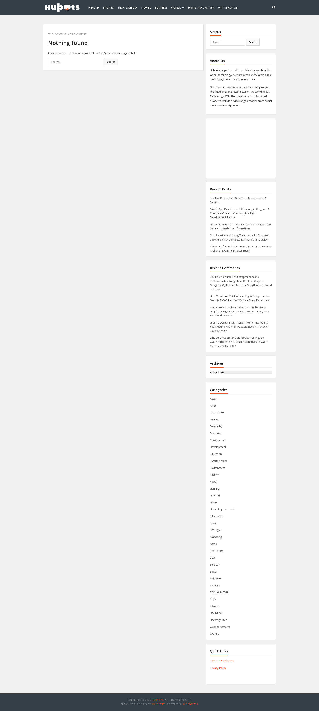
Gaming (214, 488)
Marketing (216, 537)
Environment (217, 468)
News (213, 544)
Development (218, 447)
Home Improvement (201, 7)
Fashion (214, 474)
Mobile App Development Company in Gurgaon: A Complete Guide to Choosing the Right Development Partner (239, 213)
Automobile (217, 412)
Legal (213, 523)
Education (216, 454)
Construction (217, 440)
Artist (213, 405)
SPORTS (108, 7)
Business (215, 433)
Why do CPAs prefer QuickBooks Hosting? (235, 337)
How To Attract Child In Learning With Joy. (235, 296)
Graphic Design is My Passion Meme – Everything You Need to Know (241, 285)
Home (213, 502)
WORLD (176, 7)
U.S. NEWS (216, 613)
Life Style (215, 530)
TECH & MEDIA (127, 7)
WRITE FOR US (227, 7)
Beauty (214, 419)
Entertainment (218, 461)
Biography (216, 426)
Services (215, 564)
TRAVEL (146, 7)
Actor (213, 398)
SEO (212, 557)
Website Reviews (220, 627)
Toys (213, 599)
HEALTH (93, 7)
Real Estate (216, 551)
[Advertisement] (241, 148)
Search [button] (111, 61)
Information (217, 516)
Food (213, 481)
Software (215, 578)
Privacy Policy (218, 668)
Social (213, 571)
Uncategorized (218, 620)
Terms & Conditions (222, 660)
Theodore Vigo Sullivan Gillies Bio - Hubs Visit (237, 307)
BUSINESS (161, 7)
